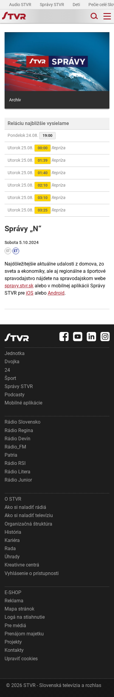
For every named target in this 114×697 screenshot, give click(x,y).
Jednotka (15, 353)
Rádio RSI (15, 463)
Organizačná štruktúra (28, 524)
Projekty (13, 642)
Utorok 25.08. (36, 147)
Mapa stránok (19, 609)
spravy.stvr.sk (19, 286)
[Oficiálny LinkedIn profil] (91, 336)
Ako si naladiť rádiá (25, 507)
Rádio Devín (17, 439)
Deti (77, 4)
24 (7, 370)
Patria (11, 455)
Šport (10, 378)
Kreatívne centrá (22, 565)
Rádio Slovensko (22, 422)
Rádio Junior (18, 480)
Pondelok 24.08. (30, 135)
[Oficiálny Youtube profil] (78, 336)
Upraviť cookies (21, 658)
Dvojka (12, 361)
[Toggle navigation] (107, 16)
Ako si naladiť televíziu (29, 515)
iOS (29, 293)
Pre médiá (15, 625)
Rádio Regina (19, 430)
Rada (10, 548)
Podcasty (15, 395)
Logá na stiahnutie (25, 617)
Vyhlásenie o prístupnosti (32, 573)
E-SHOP (13, 592)
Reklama (14, 601)
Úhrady (12, 557)
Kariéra (12, 540)
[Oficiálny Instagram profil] (105, 336)
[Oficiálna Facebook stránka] (64, 336)
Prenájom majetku (24, 634)
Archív (15, 99)
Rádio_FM (15, 447)
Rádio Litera (17, 472)
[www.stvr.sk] (17, 337)
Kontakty (14, 650)
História (13, 532)
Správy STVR (52, 4)
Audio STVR (20, 4)
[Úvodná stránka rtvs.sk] (14, 16)
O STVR (13, 499)
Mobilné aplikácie (23, 403)
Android (56, 293)
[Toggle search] (93, 16)
